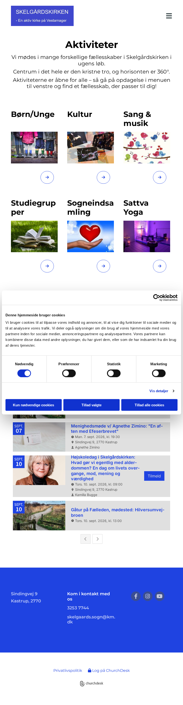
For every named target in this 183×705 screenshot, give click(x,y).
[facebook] (136, 596)
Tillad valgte (91, 405)
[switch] (69, 373)
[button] (126, 16)
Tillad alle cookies (149, 405)
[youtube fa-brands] (159, 596)
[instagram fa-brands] (147, 596)
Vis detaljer (158, 391)
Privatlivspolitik (67, 670)
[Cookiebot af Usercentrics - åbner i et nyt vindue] (157, 297)
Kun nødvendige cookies (33, 405)
